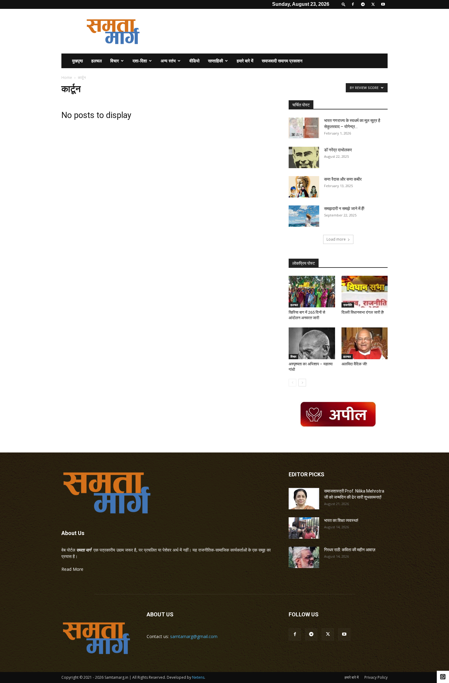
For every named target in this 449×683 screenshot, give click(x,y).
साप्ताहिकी (215, 61)
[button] (343, 4)
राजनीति (347, 305)
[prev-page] (292, 382)
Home (66, 77)
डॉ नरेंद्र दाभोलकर (338, 149)
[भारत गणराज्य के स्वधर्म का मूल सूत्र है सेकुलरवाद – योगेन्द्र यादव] (304, 128)
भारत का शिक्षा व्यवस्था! (341, 520)
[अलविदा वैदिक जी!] (364, 343)
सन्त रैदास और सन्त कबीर (343, 179)
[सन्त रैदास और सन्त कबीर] (304, 187)
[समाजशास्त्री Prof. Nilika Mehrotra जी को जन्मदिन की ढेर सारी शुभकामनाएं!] (304, 498)
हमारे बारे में (245, 61)
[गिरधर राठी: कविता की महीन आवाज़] (304, 557)
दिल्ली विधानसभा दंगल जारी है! (362, 312)
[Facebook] (352, 4)
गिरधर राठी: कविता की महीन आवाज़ (349, 549)
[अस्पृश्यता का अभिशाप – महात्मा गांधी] (312, 343)
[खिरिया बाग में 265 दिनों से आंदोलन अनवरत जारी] (312, 292)
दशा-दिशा (140, 61)
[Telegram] (362, 4)
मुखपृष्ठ (77, 61)
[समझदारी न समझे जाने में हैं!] (304, 216)
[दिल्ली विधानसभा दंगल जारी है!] (364, 292)
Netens (198, 677)
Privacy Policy (376, 677)
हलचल (96, 61)
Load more (336, 239)
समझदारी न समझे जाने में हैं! (344, 208)
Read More (72, 569)
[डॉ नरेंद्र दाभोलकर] (304, 157)
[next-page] (302, 382)
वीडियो (194, 61)
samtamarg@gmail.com (193, 636)
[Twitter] (373, 4)
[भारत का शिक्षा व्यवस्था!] (304, 528)
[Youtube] (383, 4)
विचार (114, 61)
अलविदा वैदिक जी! (354, 364)
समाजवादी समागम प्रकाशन (282, 61)
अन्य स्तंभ (168, 61)
